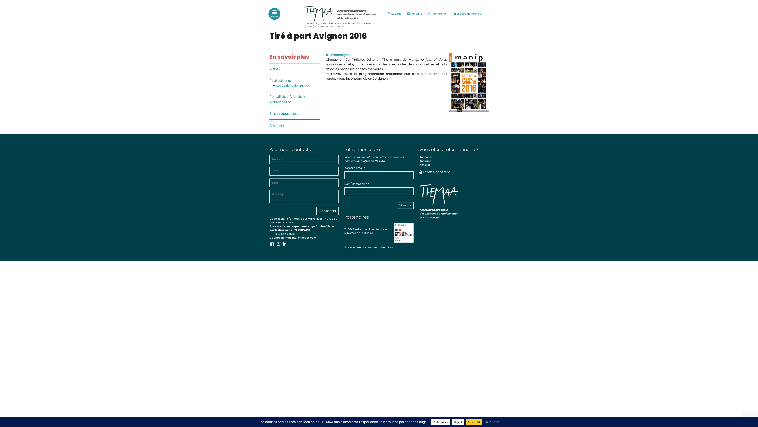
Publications (280, 80)
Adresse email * (354, 168)
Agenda (396, 13)
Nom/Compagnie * (356, 184)
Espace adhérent (436, 172)
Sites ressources (284, 113)
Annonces (425, 157)
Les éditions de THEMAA (293, 86)
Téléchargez (338, 55)
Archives (277, 125)
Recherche (439, 13)
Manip (274, 69)
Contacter (327, 211)
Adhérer (424, 164)
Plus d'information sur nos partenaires (368, 247)
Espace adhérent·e (469, 13)
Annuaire (416, 13)
